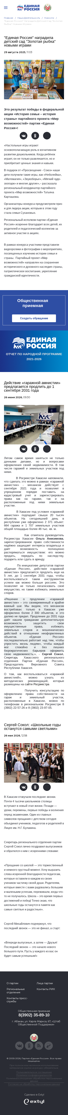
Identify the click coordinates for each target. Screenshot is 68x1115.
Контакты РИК (46, 989)
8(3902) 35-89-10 (34, 1015)
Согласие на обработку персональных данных (34, 1084)
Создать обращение (34, 318)
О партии (12, 983)
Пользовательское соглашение (34, 1072)
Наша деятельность (28, 18)
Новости (49, 18)
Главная (8, 18)
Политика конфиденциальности (34, 1075)
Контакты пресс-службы (17, 1000)
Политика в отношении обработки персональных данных (34, 1079)
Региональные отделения (16, 991)
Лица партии (45, 983)
